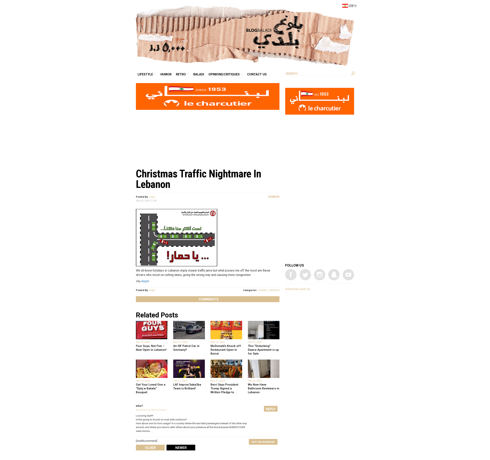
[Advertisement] (207, 137)
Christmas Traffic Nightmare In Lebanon (198, 179)
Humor (195, 6)
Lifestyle (177, 6)
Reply (271, 409)
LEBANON (273, 290)
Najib (152, 196)
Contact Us (272, 6)
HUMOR (262, 290)
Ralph (145, 281)
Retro (207, 6)
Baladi (222, 6)
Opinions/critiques (244, 6)
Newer (181, 448)
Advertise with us (297, 289)
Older (150, 448)
